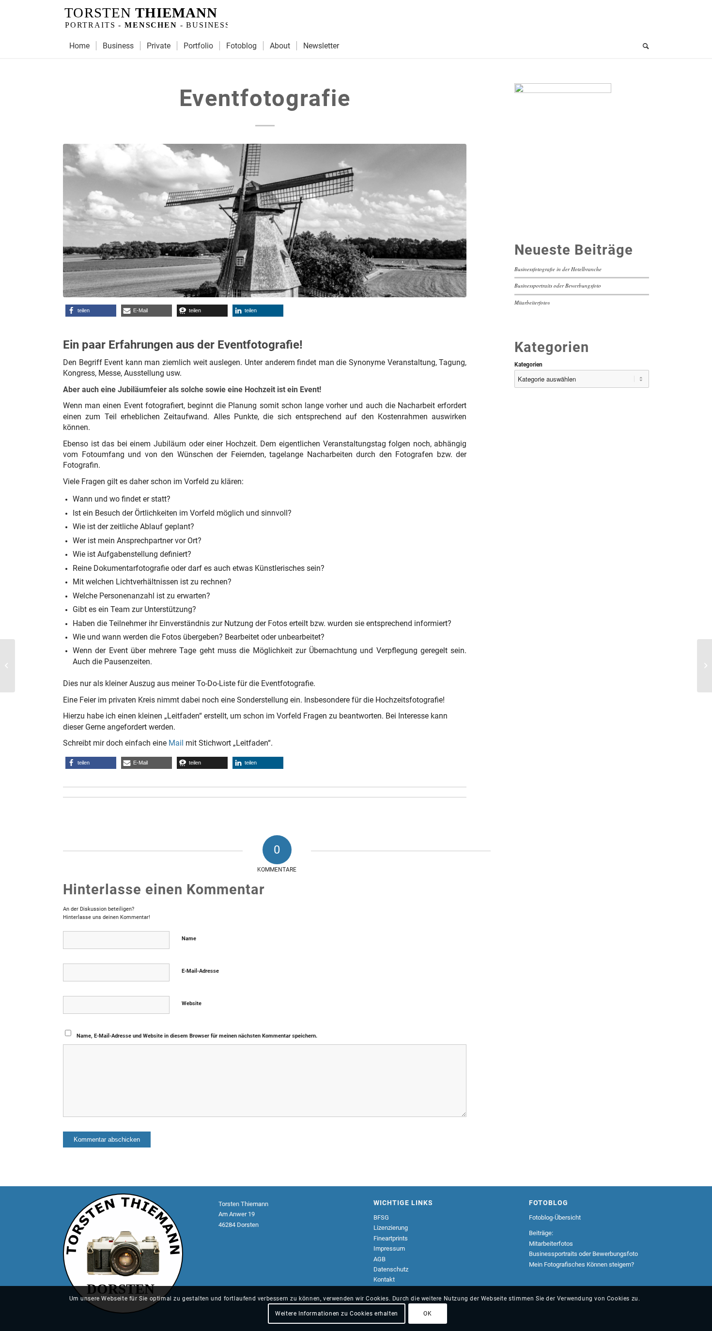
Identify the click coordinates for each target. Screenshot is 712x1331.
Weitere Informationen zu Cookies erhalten (336, 1314)
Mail (176, 743)
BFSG (381, 1217)
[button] (90, 311)
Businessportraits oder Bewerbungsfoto (557, 285)
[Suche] (642, 46)
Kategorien (528, 364)
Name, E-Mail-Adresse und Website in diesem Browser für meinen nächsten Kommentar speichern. (197, 1036)
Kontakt (384, 1279)
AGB (379, 1259)
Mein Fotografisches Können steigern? (581, 1264)
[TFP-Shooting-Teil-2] (704, 665)
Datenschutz (391, 1269)
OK (427, 1314)
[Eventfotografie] (264, 220)
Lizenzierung (390, 1227)
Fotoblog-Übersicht (555, 1217)
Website (191, 1003)
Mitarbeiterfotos (532, 302)
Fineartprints (390, 1238)
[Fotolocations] (7, 665)
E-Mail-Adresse (200, 971)
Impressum (389, 1248)
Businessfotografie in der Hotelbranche (558, 269)
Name (189, 938)
